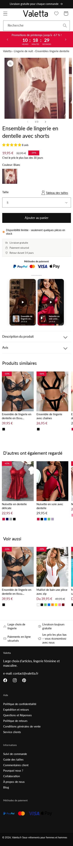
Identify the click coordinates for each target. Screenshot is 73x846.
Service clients (12, 732)
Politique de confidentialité (19, 704)
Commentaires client (15, 765)
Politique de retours (15, 720)
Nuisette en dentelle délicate (14, 506)
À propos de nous (14, 781)
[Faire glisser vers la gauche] (28, 122)
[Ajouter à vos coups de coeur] (29, 375)
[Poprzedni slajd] (7, 39)
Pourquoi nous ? (13, 770)
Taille (5, 192)
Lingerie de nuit (23, 51)
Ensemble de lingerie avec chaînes (49, 416)
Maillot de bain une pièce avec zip (51, 591)
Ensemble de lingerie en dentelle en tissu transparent (16, 416)
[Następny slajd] (66, 39)
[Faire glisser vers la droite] (45, 122)
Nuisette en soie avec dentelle (49, 506)
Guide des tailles (13, 759)
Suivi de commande (15, 754)
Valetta (7, 51)
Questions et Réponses (17, 715)
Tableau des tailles (57, 192)
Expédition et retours (16, 709)
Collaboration (11, 776)
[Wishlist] (56, 13)
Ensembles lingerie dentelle (52, 51)
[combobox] (36, 25)
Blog (6, 787)
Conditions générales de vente (22, 726)
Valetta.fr (17, 837)
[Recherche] (65, 25)
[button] (5, 13)
